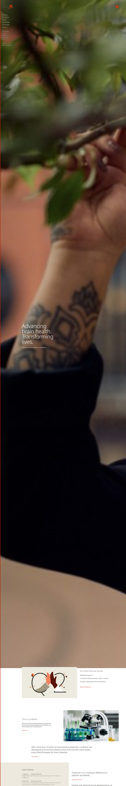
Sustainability (6, 22)
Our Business (6, 25)
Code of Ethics (5, 31)
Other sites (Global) (7, 45)
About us (4, 27)
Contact (4, 43)
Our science (5, 17)
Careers (4, 33)
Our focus (5, 15)
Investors (4, 35)
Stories (4, 20)
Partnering (5, 37)
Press (3, 39)
